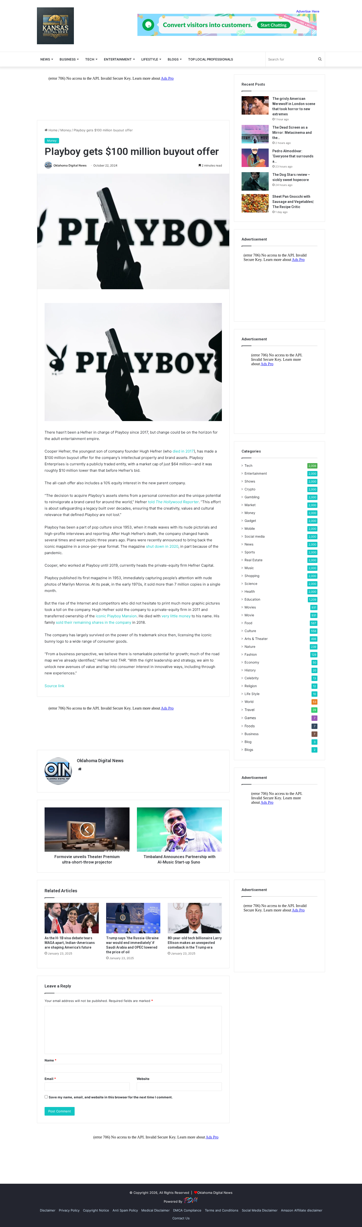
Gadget (250, 521)
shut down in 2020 (162, 546)
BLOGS (173, 59)
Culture (250, 631)
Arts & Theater (256, 639)
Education (252, 599)
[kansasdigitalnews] (55, 25)
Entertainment (118, 59)
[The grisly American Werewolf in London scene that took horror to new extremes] (255, 105)
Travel (249, 710)
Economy (252, 662)
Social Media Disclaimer (260, 1210)
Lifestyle (149, 59)
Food (248, 623)
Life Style (252, 694)
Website (143, 1079)
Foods (250, 726)
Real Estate (254, 560)
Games (250, 718)
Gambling (252, 497)
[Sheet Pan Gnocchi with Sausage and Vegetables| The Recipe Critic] (255, 203)
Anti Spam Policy (125, 1210)
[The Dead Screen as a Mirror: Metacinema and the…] (255, 134)
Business (68, 59)
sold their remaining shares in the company (93, 622)
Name (50, 1060)
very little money (176, 616)
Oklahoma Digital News (70, 165)
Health (250, 591)
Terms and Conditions (221, 1210)
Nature (250, 647)
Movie (249, 615)
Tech (89, 59)
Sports (250, 552)
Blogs (249, 750)
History (250, 670)
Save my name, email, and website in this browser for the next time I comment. (111, 1097)
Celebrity (252, 678)
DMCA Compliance (187, 1210)
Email (50, 1079)
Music (249, 568)
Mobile (250, 528)
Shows (250, 481)
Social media (255, 536)
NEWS (45, 59)
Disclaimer (47, 1210)
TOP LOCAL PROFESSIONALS (210, 59)
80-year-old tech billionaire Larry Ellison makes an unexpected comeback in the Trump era (195, 942)
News (249, 544)
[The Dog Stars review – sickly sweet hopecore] (255, 181)
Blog (248, 742)
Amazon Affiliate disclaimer (301, 1210)
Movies (250, 607)
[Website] (80, 769)
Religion (251, 686)
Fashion (251, 654)
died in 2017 (183, 451)
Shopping (252, 576)
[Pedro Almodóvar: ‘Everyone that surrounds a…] (255, 158)
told (173, 502)
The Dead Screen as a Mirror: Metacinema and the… (292, 132)
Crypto (250, 489)
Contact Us (181, 1218)
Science (251, 584)
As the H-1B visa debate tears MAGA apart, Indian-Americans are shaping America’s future (70, 942)
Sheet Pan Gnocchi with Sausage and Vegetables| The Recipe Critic (292, 202)
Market (250, 505)
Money (65, 130)
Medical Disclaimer (155, 1210)
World (249, 702)
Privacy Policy (69, 1210)
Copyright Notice (96, 1210)
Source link (54, 685)
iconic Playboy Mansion (116, 616)
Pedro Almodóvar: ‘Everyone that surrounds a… (292, 156)
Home (53, 130)
